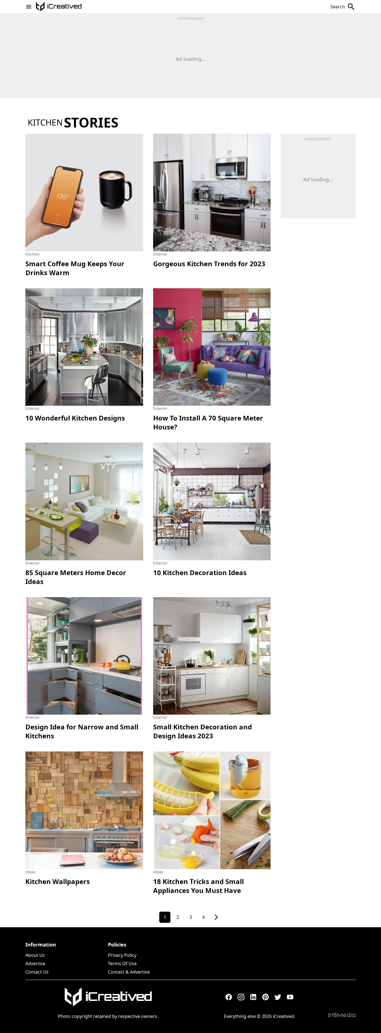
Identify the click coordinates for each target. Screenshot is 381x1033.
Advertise (35, 963)
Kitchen (32, 254)
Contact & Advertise (129, 972)
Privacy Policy (122, 955)
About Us (35, 955)
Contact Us (37, 972)
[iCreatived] (108, 997)
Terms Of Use (122, 963)
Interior (160, 254)
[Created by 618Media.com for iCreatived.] (342, 1015)
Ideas (30, 872)
